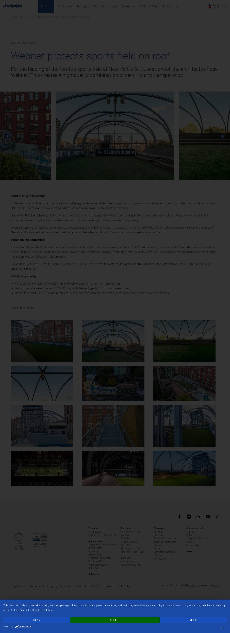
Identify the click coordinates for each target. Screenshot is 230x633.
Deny (36, 620)
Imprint (224, 627)
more (193, 620)
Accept (115, 620)
